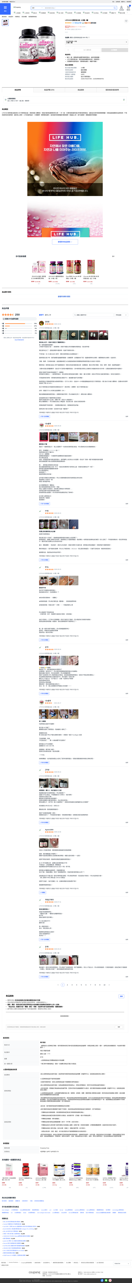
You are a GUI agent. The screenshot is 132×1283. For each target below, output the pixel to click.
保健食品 (17, 16)
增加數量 (72, 51)
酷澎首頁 (4, 16)
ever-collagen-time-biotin (43, 1212)
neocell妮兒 (44, 1210)
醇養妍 (114, 1212)
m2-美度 (55, 1210)
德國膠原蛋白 (5, 1212)
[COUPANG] (34, 1273)
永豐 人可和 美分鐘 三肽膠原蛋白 (11, 1233)
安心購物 (68, 1262)
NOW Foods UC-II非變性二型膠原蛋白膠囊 (14, 1255)
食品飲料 (11, 16)
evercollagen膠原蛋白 (118, 1210)
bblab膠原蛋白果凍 (25, 1210)
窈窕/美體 (24, 16)
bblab (24, 1212)
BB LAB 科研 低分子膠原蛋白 (10, 1231)
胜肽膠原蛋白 (35, 1210)
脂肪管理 (11, 1201)
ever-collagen (5, 1210)
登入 (113, 1)
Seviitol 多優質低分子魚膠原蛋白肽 (12, 1224)
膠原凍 (82, 1212)
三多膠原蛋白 (14, 1210)
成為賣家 (129, 1)
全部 (33, 8)
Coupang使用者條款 (26, 1262)
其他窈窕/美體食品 (39, 1201)
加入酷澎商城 (100, 1262)
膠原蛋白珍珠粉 (122, 1212)
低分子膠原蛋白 (90, 1212)
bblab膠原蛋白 (69, 1210)
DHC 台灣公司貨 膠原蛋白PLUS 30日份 (13, 1250)
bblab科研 (64, 1212)
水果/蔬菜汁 (25, 1201)
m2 (12, 1212)
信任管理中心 (46, 1262)
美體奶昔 (17, 1201)
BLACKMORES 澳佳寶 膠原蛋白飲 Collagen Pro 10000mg (18, 1229)
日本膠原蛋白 (31, 1212)
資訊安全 (76, 1262)
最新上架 (48, 315)
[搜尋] (115, 8)
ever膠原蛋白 (55, 1212)
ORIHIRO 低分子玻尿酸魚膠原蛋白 (12, 1248)
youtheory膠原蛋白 (80, 1210)
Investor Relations (13, 1262)
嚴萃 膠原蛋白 (7, 1238)
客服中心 (123, 1)
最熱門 (41, 315)
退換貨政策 (37, 1262)
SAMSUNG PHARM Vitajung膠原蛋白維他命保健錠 (16, 1236)
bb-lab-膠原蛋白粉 (73, 1212)
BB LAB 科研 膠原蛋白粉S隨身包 (11, 1221)
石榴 (31, 1201)
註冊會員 (118, 1)
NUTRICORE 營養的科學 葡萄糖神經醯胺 (14, 1245)
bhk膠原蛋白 (18, 1212)
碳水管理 (4, 1201)
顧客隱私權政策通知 (58, 1262)
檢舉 (119, 1027)
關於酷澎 (3, 1262)
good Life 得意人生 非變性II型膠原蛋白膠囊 (14, 1241)
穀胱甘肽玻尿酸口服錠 (9, 1253)
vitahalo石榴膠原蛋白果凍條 (103, 1212)
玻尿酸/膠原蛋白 (33, 16)
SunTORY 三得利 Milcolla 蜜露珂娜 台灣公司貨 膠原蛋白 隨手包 (20, 1226)
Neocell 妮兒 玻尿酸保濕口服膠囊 (12, 1243)
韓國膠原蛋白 (100, 1210)
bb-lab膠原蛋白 (91, 1210)
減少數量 (72, 49)
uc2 (50, 1210)
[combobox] (121, 315)
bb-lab (61, 1210)
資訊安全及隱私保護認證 (87, 1262)
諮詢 (121, 996)
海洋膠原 (108, 1210)
